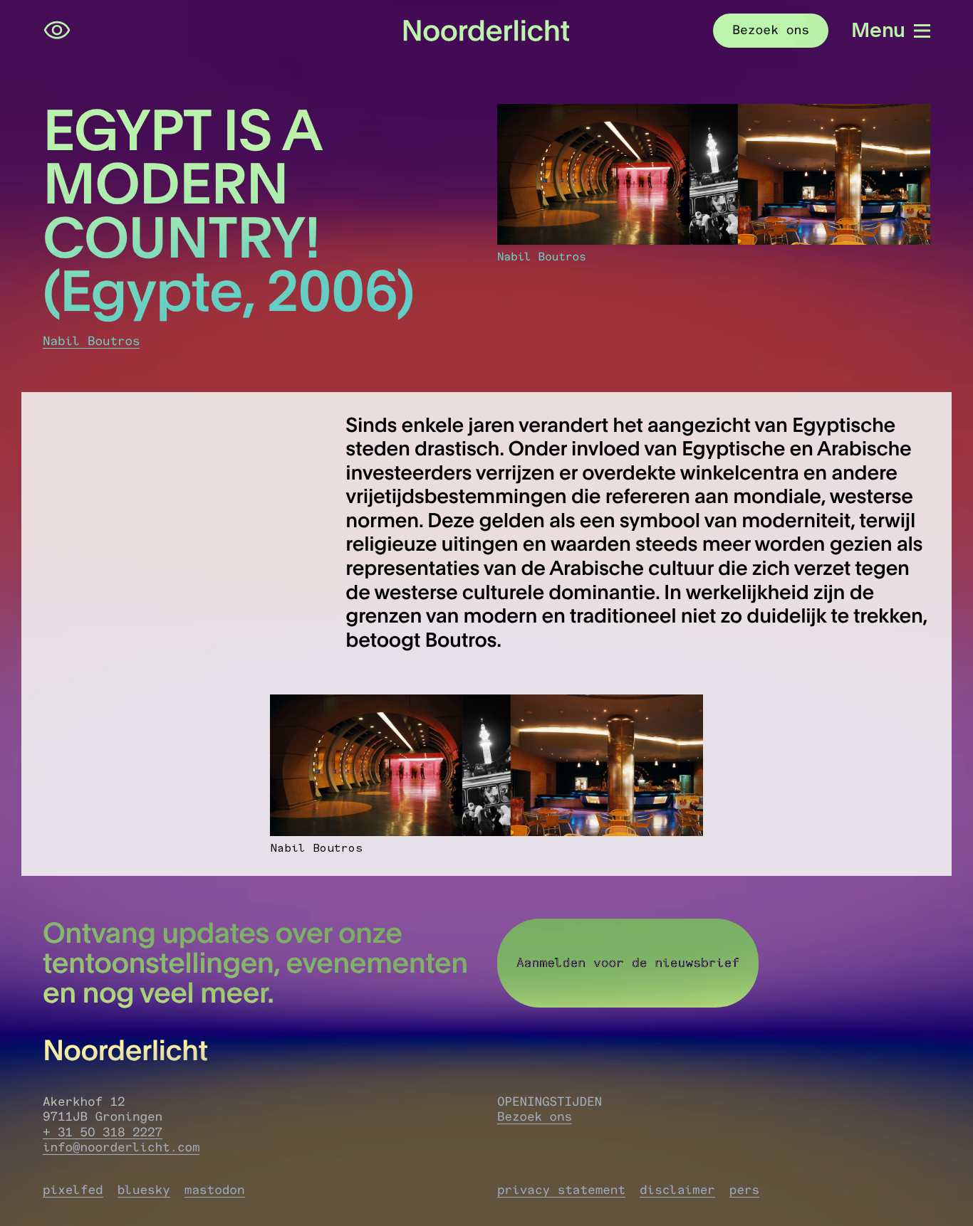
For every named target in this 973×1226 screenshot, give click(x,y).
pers (744, 1190)
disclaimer (677, 1190)
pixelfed (73, 1190)
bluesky (144, 1190)
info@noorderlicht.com (121, 1147)
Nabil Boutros (91, 341)
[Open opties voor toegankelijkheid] (57, 30)
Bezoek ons (534, 1116)
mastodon (214, 1190)
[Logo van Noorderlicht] (486, 30)
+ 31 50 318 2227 (102, 1132)
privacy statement (561, 1190)
